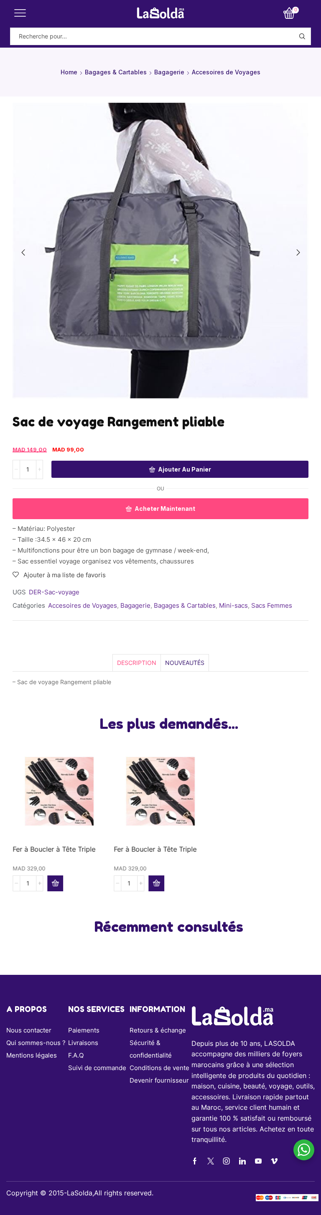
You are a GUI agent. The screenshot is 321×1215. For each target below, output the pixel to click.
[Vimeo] (274, 1161)
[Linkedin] (242, 1161)
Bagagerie (169, 72)
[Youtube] (258, 1161)
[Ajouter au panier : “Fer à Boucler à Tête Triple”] (55, 883)
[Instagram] (226, 1161)
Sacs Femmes (271, 605)
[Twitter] (210, 1161)
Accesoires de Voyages (226, 72)
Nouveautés (184, 662)
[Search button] (302, 36)
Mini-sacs (233, 605)
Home (69, 72)
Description (136, 662)
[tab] (136, 662)
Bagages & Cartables (116, 72)
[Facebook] (194, 1161)
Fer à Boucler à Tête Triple (54, 849)
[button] (23, 252)
